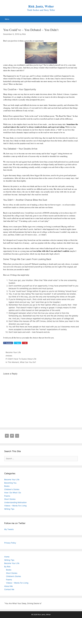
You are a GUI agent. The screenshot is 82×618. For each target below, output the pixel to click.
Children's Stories (11, 489)
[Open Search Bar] (77, 18)
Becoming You (10, 483)
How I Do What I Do (12, 493)
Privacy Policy (10, 543)
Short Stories (9, 499)
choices (9, 356)
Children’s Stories (13, 576)
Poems (7, 496)
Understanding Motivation (15, 502)
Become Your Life (13, 352)
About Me (8, 586)
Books (7, 486)
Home (6, 557)
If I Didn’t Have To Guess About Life (21, 359)
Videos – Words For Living (15, 506)
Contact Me (9, 589)
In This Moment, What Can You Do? (21, 362)
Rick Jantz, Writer (41, 6)
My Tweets (9, 529)
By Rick (7, 567)
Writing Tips (9, 509)
